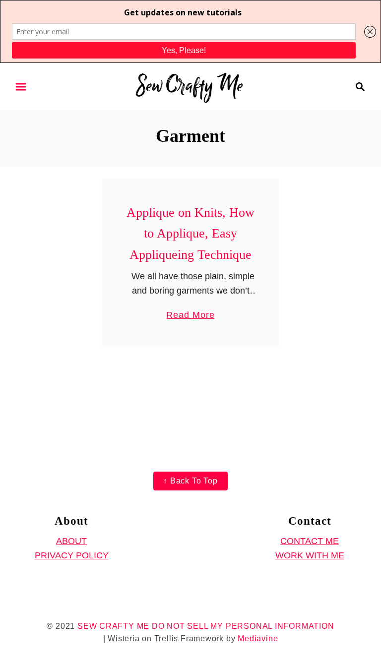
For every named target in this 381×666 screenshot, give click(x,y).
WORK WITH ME (309, 555)
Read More (190, 315)
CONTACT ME (309, 541)
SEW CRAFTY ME (113, 626)
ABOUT (71, 541)
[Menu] (21, 87)
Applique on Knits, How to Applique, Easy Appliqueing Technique (190, 233)
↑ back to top (190, 481)
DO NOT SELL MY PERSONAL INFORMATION (243, 626)
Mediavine (258, 638)
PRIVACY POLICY (72, 555)
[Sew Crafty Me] (190, 86)
